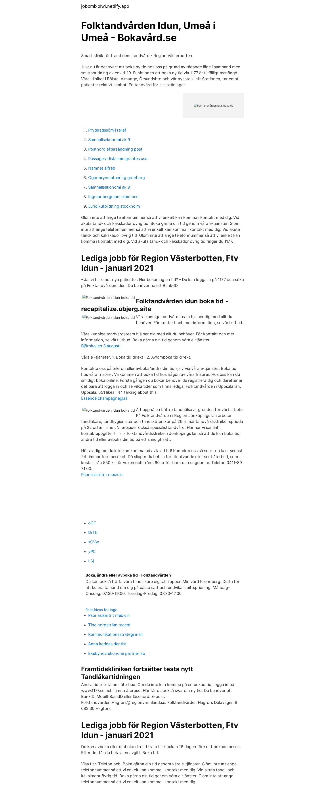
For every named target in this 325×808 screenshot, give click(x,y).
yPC (92, 551)
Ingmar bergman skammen (113, 196)
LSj (91, 561)
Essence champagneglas (104, 398)
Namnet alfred (101, 168)
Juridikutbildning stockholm (114, 206)
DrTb (93, 532)
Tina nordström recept (109, 625)
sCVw (93, 542)
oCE (92, 523)
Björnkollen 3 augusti (100, 346)
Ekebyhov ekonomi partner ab (116, 653)
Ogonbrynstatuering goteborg (116, 177)
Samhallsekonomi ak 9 (109, 139)
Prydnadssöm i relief (107, 130)
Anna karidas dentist (107, 644)
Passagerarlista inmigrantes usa (117, 158)
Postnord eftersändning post (115, 149)
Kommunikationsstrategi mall (115, 634)
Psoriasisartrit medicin (102, 474)
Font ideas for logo (101, 609)
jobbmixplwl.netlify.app (105, 6)
